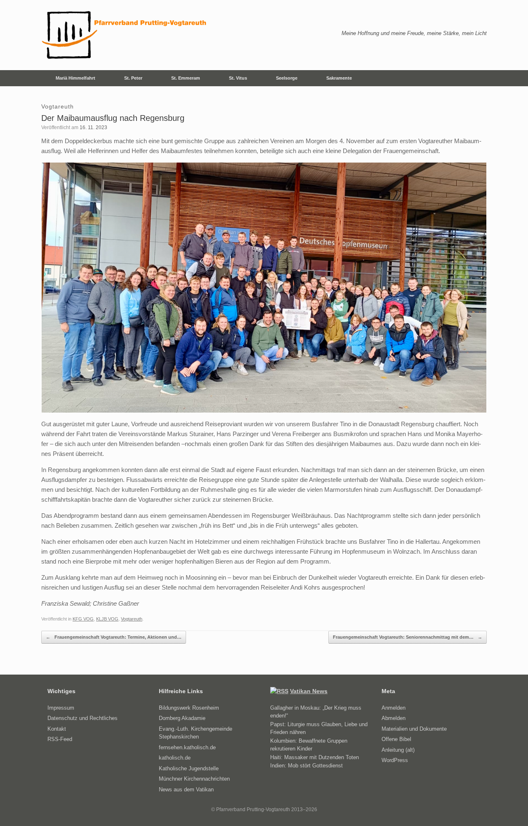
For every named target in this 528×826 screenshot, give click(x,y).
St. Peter (133, 78)
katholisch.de (175, 758)
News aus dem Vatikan (186, 789)
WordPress (395, 760)
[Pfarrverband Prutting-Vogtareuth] (124, 35)
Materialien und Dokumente (414, 729)
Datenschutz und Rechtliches (82, 718)
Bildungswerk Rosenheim (189, 708)
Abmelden (393, 718)
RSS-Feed (59, 739)
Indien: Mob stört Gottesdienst (306, 765)
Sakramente (339, 78)
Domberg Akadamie (182, 718)
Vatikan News (309, 691)
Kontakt (56, 729)
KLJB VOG (107, 618)
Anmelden (393, 708)
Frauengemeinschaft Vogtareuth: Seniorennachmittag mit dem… (407, 637)
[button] (474, 78)
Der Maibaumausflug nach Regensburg (112, 118)
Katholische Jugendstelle (189, 768)
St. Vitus (238, 78)
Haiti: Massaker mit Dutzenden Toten (314, 757)
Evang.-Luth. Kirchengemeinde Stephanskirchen (195, 733)
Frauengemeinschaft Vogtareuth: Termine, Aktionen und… (114, 637)
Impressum (60, 708)
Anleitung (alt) (398, 750)
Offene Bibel (396, 739)
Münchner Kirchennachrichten (194, 779)
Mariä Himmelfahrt (75, 78)
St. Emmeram (185, 78)
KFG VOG (83, 618)
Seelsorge (286, 78)
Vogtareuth (131, 618)
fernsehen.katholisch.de (187, 747)
